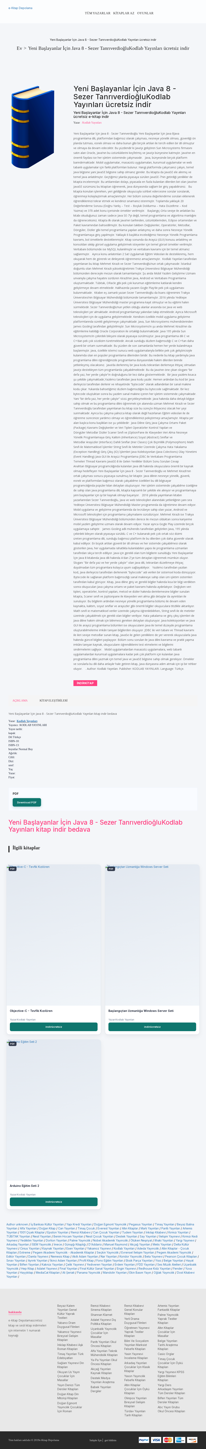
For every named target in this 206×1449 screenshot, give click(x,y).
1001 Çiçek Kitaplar (32, 1232)
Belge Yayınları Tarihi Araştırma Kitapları (168, 1345)
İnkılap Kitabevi (156, 1232)
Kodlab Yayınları (27, 721)
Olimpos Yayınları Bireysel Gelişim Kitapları (135, 1402)
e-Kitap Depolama (20, 8)
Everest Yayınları (108, 1228)
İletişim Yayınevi (169, 1236)
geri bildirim (110, 1440)
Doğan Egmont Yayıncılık (110, 1224)
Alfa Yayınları (28, 1228)
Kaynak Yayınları (53, 1248)
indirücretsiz (53, 1026)
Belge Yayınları (173, 1260)
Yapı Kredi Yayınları (79, 1224)
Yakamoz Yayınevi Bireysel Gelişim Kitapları (69, 1336)
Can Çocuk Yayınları (106, 1232)
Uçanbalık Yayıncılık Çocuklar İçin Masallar (104, 1333)
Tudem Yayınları (132, 1232)
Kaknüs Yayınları (52, 1264)
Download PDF (27, 802)
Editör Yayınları (16, 1256)
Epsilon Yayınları (57, 1232)
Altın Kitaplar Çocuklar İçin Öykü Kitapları (136, 1389)
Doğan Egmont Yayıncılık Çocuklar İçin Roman (69, 1407)
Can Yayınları (66, 1228)
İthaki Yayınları (163, 1240)
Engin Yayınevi (126, 1268)
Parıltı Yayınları (170, 1228)
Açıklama (20, 700)
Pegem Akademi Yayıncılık (174, 1252)
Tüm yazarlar (97, 13)
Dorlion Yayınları (56, 1240)
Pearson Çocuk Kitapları (181, 1256)
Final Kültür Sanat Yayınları (97, 1268)
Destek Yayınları (126, 1236)
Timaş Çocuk (86, 1228)
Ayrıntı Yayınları (37, 1260)
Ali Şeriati (68, 1272)
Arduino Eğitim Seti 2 (24, 1185)
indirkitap (85, 683)
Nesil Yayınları (42, 1236)
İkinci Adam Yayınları (63, 1260)
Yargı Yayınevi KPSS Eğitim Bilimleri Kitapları (171, 1376)
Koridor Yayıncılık (130, 1256)
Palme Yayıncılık (80, 1240)
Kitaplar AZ (123, 13)
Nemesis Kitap (60, 1256)
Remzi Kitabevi (81, 1232)
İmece (58, 1244)
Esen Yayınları (75, 1248)
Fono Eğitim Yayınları (109, 1260)
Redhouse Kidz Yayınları (155, 1268)
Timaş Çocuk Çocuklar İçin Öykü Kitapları (170, 1363)
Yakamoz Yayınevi (99, 1248)
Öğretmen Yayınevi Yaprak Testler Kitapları (136, 1332)
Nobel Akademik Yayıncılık (110, 1240)
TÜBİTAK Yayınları (18, 1236)
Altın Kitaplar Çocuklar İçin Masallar (166, 1332)
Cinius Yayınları (30, 1248)
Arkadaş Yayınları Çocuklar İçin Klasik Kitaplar (137, 1367)
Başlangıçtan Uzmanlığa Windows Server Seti (141, 1010)
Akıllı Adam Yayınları (85, 1256)
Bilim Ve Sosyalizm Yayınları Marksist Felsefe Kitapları (136, 1345)
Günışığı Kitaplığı (75, 1244)
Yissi (158, 1260)
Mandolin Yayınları (115, 1272)
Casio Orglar (166, 1354)
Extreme (25, 1252)
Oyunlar (145, 13)
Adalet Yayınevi (47, 1268)
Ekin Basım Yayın (140, 1272)
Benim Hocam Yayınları (68, 1236)
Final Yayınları (68, 1268)
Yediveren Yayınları (99, 1264)
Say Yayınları (148, 1236)
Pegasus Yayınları (140, 1224)
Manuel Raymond (115, 1244)
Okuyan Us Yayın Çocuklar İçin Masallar (68, 1376)
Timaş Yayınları (164, 1224)
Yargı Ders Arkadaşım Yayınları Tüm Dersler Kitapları (171, 1389)
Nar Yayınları (109, 1256)
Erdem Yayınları (125, 1264)
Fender (178, 1268)
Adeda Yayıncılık (148, 1248)
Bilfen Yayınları (29, 1264)
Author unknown (17, 1224)
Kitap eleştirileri (54, 700)
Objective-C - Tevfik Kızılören (31, 1010)
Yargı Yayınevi (185, 1240)
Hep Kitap (27, 1268)
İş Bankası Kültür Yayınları (47, 1224)
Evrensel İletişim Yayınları (137, 1252)
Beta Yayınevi (154, 1256)
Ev (19, 48)
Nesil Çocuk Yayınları (99, 1236)
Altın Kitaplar (130, 1228)
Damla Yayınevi (38, 1256)
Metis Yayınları (162, 1244)
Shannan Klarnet (101, 1314)
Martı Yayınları (150, 1228)
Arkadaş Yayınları (17, 1244)
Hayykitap (26, 1272)
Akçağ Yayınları (140, 1244)
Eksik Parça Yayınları (139, 1260)
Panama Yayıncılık (88, 1272)
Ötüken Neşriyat (141, 1240)
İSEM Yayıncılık (41, 1244)
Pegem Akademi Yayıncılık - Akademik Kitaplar (63, 1252)
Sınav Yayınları (15, 1260)
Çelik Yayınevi (75, 1264)
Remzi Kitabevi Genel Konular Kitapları (134, 1309)
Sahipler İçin (96, 1440)
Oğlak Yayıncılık (164, 1272)
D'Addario (95, 1244)
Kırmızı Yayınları (178, 1232)
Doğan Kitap (47, 1228)
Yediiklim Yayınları (31, 1240)
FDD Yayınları (146, 1264)
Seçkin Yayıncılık (108, 1252)
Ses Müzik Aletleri (169, 1264)
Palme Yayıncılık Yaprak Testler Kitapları (168, 1318)
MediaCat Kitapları (48, 1272)
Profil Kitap (86, 1260)
